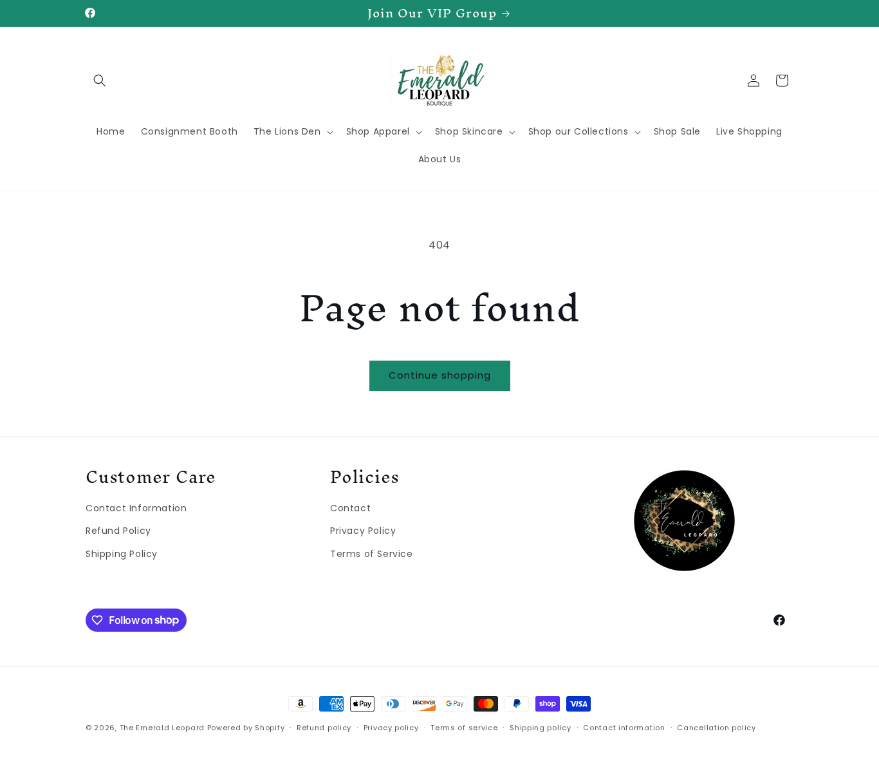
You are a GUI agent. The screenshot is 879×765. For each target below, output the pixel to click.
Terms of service (463, 727)
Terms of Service (371, 553)
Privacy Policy (363, 530)
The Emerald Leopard (162, 727)
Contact (350, 507)
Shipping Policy (122, 553)
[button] (100, 80)
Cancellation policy (716, 727)
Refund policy (324, 727)
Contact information (624, 727)
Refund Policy (118, 530)
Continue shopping (440, 375)
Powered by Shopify (246, 727)
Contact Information (136, 507)
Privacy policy (391, 727)
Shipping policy (540, 727)
